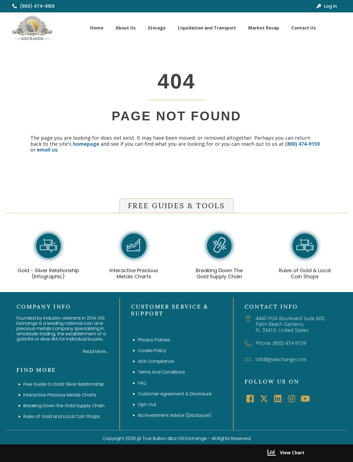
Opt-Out (147, 404)
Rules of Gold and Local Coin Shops (61, 416)
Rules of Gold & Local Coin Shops (305, 273)
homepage (86, 144)
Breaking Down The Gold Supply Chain (219, 273)
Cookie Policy (152, 350)
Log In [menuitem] (330, 6)
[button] (250, 398)
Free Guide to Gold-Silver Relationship (63, 384)
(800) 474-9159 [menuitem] (37, 6)
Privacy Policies (154, 340)
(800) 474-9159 (302, 144)
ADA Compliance (156, 361)
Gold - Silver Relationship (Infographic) (48, 273)
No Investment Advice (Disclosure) (174, 415)
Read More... (95, 351)
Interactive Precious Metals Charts (133, 273)
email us (47, 149)
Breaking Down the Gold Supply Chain (64, 405)
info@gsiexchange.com (281, 359)
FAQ (142, 383)
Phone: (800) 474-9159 (281, 343)
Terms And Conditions (161, 372)
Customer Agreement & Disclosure (175, 394)
